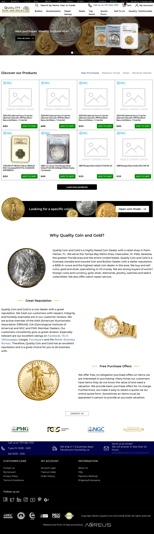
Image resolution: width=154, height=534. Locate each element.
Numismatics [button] (53, 11)
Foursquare (36, 339)
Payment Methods (88, 476)
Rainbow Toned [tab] (111, 73)
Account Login (48, 468)
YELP (64, 335)
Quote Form (103, 13)
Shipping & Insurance (89, 480)
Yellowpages (9, 339)
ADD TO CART (29, 126)
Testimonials (145, 11)
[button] (72, 53)
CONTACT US (77, 413)
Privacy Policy (10, 476)
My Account (9, 472)
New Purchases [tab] (90, 73)
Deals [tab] (126, 73)
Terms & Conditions (13, 480)
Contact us (9, 468)
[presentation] (3, 35)
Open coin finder (130, 209)
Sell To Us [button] (119, 11)
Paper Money (68, 13)
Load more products (77, 187)
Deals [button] (82, 11)
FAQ (80, 472)
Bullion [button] (38, 11)
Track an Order (48, 472)
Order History (48, 476)
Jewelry (133, 11)
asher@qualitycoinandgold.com (130, 452)
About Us (83, 468)
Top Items (92, 13)
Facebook (54, 335)
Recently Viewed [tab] (141, 73)
